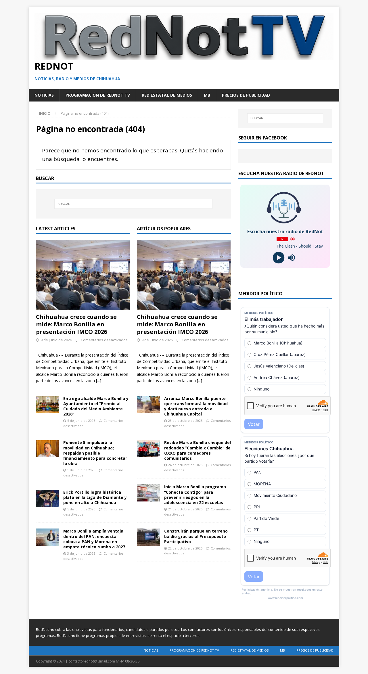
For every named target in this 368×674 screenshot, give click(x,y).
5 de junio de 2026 (81, 420)
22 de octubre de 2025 (185, 548)
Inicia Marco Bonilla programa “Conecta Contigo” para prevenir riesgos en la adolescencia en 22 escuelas (195, 494)
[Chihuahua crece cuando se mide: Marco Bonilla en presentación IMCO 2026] (83, 275)
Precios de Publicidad (246, 95)
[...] (98, 380)
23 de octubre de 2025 (185, 420)
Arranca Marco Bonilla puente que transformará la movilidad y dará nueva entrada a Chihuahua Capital (196, 406)
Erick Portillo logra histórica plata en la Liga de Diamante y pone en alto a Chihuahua (95, 497)
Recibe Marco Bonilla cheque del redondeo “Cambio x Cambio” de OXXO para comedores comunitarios (197, 450)
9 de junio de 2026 (56, 339)
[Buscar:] (133, 204)
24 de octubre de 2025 (185, 465)
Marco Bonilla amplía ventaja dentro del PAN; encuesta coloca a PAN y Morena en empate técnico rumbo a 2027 (94, 538)
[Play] (278, 257)
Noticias (44, 95)
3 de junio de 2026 (81, 553)
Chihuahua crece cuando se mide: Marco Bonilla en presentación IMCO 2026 (76, 324)
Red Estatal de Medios (167, 95)
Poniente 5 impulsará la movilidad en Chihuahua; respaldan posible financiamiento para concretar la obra (95, 453)
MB (207, 95)
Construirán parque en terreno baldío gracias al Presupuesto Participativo (196, 536)
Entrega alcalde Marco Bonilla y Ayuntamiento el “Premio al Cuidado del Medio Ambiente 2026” (96, 406)
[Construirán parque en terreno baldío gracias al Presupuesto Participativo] (148, 537)
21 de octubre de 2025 (185, 509)
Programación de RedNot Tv (98, 95)
